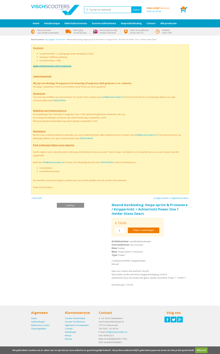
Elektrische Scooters (76, 23)
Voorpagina (50, 39)
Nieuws (68, 338)
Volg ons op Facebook (167, 319)
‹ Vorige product (160, 198)
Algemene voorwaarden (77, 325)
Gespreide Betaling (131, 23)
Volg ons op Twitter (174, 319)
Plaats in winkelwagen (143, 230)
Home (55, 13)
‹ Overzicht (36, 198)
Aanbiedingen (38, 321)
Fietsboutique (52, 23)
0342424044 (59, 100)
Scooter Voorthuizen (75, 321)
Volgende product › (179, 198)
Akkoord (201, 350)
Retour (68, 335)
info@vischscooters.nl (113, 97)
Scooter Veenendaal (75, 318)
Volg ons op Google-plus (180, 319)
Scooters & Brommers (104, 23)
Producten (60, 39)
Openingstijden (38, 328)
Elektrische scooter (40, 325)
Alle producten (168, 23)
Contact (68, 328)
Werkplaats (70, 331)
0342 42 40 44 (158, 10)
